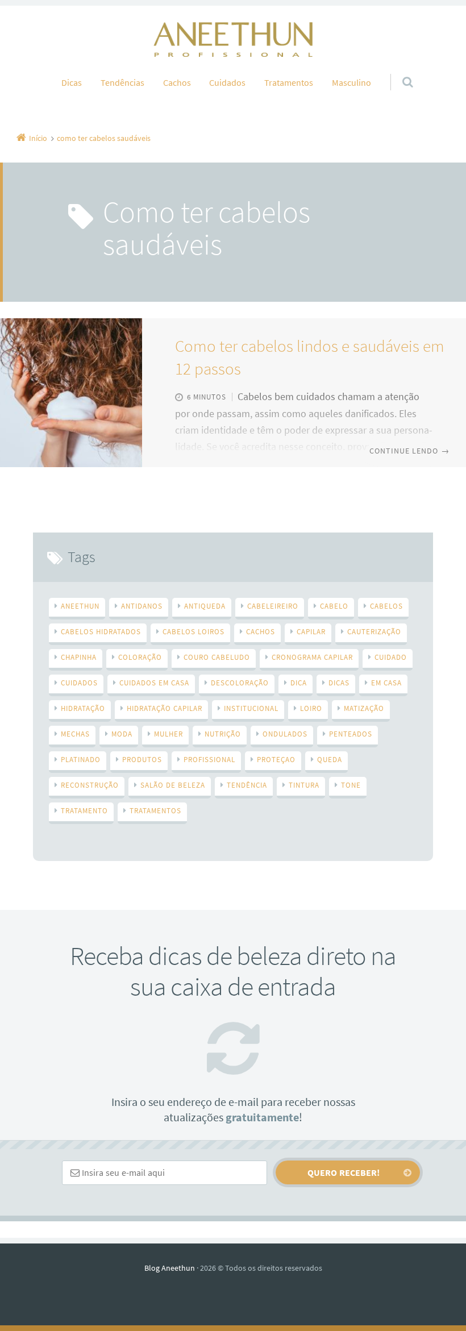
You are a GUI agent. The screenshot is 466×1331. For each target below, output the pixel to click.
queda (329, 759)
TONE (351, 785)
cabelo (334, 606)
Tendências (122, 82)
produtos (142, 759)
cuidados (79, 683)
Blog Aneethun (169, 1268)
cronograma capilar (312, 657)
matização (364, 708)
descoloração (240, 683)
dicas (338, 683)
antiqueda (205, 606)
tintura (304, 785)
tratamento (84, 810)
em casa (386, 683)
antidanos (142, 606)
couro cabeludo (217, 657)
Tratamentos (288, 82)
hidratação (83, 708)
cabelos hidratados (101, 631)
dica (298, 683)
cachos (260, 631)
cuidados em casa (154, 683)
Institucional (251, 708)
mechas (75, 734)
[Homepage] (233, 39)
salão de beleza (172, 785)
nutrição (223, 734)
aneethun (80, 606)
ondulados (285, 734)
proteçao (276, 759)
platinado (81, 759)
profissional (209, 759)
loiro (311, 708)
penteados (350, 734)
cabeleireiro (272, 606)
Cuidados (227, 82)
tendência (247, 785)
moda (121, 734)
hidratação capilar (164, 708)
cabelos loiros (193, 631)
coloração (140, 657)
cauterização (374, 631)
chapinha (79, 657)
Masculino (351, 82)
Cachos (177, 82)
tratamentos (155, 810)
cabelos (386, 606)
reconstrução (90, 785)
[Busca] (397, 70)
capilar (311, 631)
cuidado (391, 657)
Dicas (71, 82)
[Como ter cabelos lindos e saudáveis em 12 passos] (71, 392)
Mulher (168, 734)
